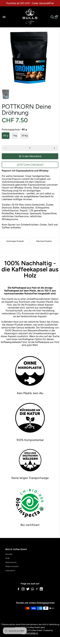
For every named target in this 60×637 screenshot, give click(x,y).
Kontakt (8, 554)
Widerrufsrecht (12, 566)
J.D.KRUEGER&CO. (30, 633)
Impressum (10, 570)
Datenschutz (11, 562)
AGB (7, 558)
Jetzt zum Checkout (30, 164)
